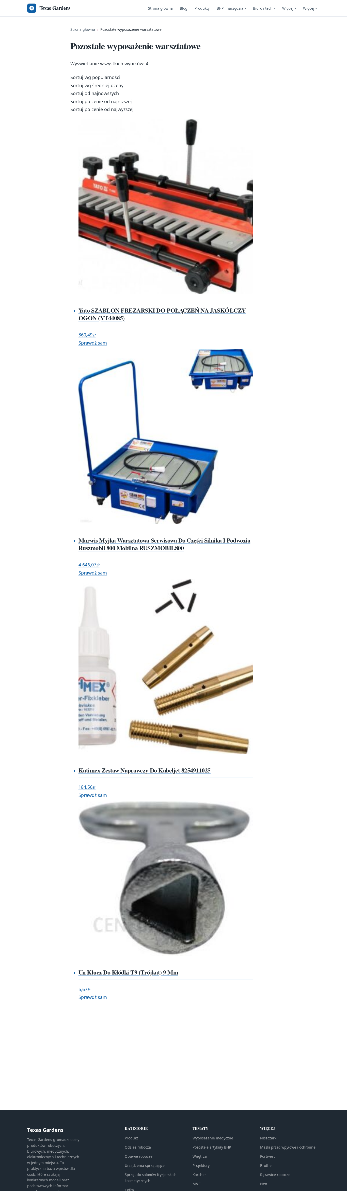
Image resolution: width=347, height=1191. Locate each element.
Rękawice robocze (275, 1174)
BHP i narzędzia (230, 8)
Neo (263, 1183)
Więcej (287, 8)
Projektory (201, 1165)
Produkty (202, 8)
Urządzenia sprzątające (145, 1165)
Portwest (267, 1156)
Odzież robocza (138, 1147)
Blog (183, 8)
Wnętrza (200, 1156)
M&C (197, 1183)
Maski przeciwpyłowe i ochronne (288, 1147)
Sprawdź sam (92, 343)
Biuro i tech (263, 8)
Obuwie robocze (138, 1156)
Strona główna (160, 8)
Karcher (199, 1174)
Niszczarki (268, 1138)
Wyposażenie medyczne (213, 1138)
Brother (266, 1165)
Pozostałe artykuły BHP (212, 1147)
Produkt (131, 1138)
